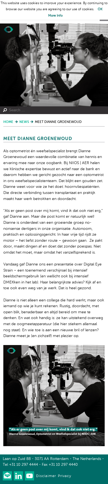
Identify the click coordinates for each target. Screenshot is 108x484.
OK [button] (100, 9)
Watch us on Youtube (29, 475)
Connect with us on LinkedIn (18, 475)
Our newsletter (7, 475)
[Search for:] (52, 110)
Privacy (64, 476)
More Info (55, 15)
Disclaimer (46, 476)
